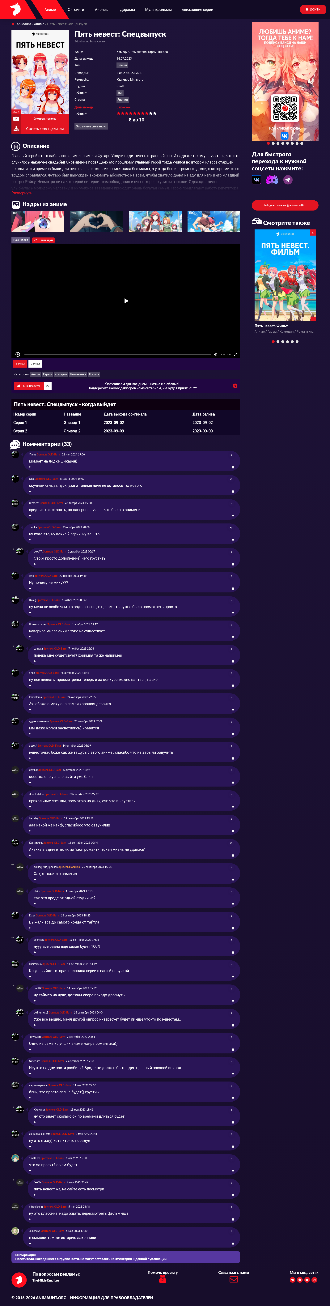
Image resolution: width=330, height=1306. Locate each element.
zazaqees (34, 503)
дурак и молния (39, 721)
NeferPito (34, 1061)
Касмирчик (36, 843)
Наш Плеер (20, 240)
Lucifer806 (35, 964)
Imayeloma (35, 697)
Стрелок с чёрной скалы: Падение (284, 326)
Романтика (78, 374)
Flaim (37, 891)
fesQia (37, 1182)
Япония (122, 99)
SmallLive (34, 1158)
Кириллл (39, 1109)
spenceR (39, 940)
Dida (32, 479)
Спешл (122, 65)
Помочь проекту (163, 1273)
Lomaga (38, 648)
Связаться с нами (233, 1273)
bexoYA (38, 551)
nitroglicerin (36, 1207)
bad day (33, 818)
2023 (16, 112)
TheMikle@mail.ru (45, 1280)
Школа (94, 374)
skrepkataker (36, 794)
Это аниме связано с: (91, 126)
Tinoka (33, 527)
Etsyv (32, 915)
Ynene (32, 454)
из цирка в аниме (39, 1134)
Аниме (35, 374)
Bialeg (32, 600)
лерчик (33, 770)
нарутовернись (38, 1085)
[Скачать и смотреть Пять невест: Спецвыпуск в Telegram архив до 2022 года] (235, 387)
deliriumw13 (41, 1012)
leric (31, 576)
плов (32, 673)
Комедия (61, 374)
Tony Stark (35, 1037)
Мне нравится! (35, 386)
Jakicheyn (34, 1231)
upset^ (33, 746)
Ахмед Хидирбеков (46, 867)
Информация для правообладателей (111, 1298)
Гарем (47, 374)
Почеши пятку (38, 624)
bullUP (37, 988)
